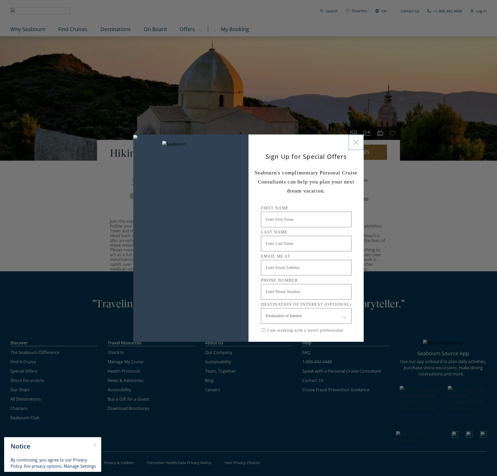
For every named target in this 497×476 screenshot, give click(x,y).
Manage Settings (80, 466)
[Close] (356, 142)
